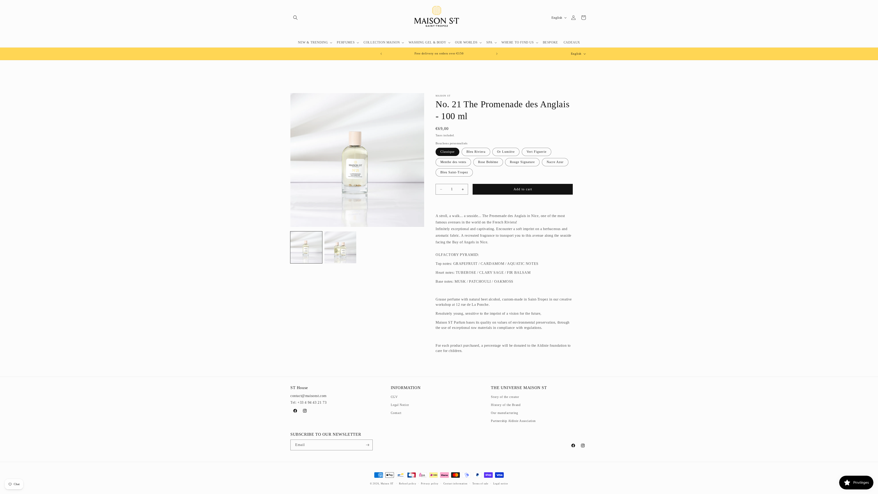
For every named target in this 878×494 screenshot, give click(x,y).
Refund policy (407, 483)
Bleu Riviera (475, 151)
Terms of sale (480, 483)
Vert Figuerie (536, 151)
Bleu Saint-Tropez (454, 172)
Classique (447, 151)
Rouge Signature (522, 162)
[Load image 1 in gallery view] (306, 247)
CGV (394, 396)
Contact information (455, 483)
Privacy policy (430, 483)
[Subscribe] (367, 445)
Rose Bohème (488, 162)
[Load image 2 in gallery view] (340, 247)
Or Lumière (506, 151)
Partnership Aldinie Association (513, 421)
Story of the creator (505, 396)
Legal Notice (400, 405)
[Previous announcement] (381, 53)
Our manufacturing (504, 413)
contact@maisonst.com (308, 396)
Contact (396, 413)
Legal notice (500, 483)
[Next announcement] (497, 53)
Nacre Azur (555, 162)
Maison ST (387, 483)
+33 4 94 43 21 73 (312, 402)
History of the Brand (505, 405)
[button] (295, 18)
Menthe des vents (453, 162)
